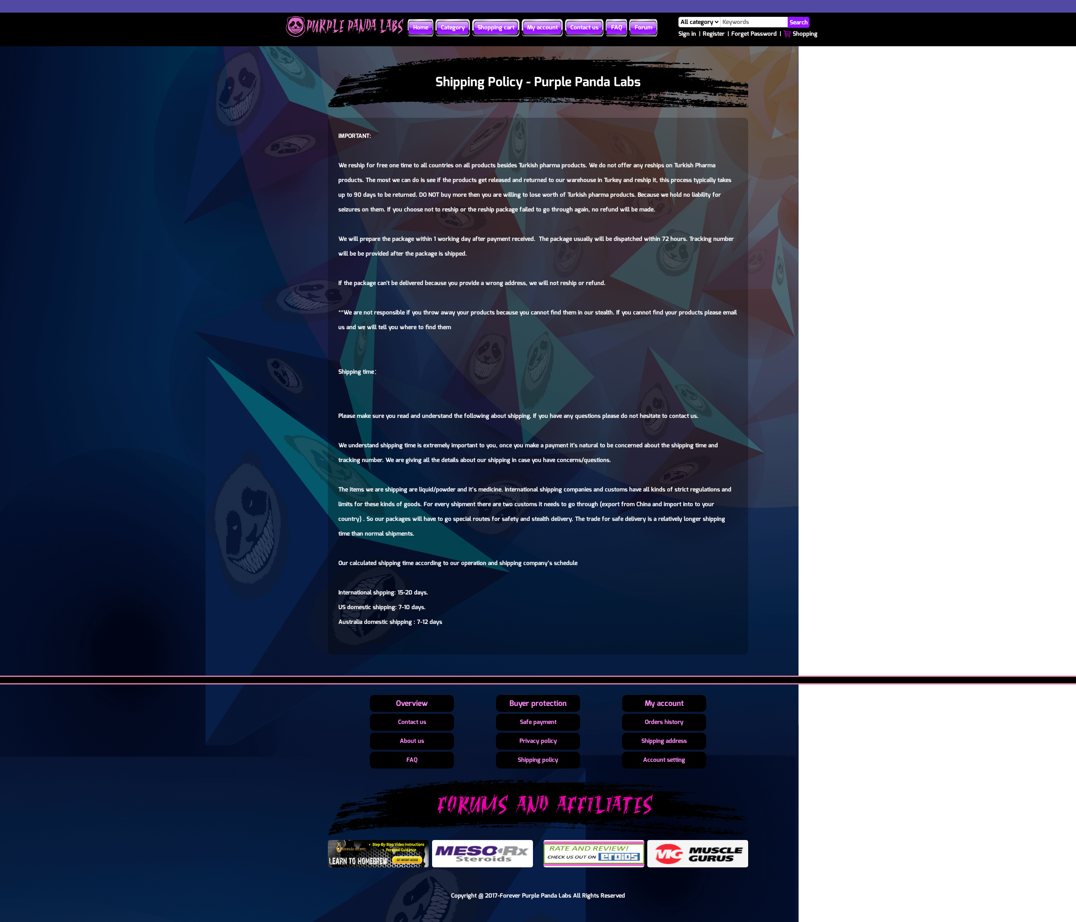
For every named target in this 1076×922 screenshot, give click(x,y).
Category (453, 28)
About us (412, 741)
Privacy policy (538, 741)
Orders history (664, 722)
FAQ (616, 28)
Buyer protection (538, 703)
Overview (412, 703)
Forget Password (754, 34)
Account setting (664, 760)
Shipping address (664, 741)
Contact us (584, 28)
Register (714, 34)
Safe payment (538, 722)
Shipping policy (538, 760)
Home (420, 28)
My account (542, 28)
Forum (643, 28)
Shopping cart (495, 28)
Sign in (687, 34)
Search (799, 22)
